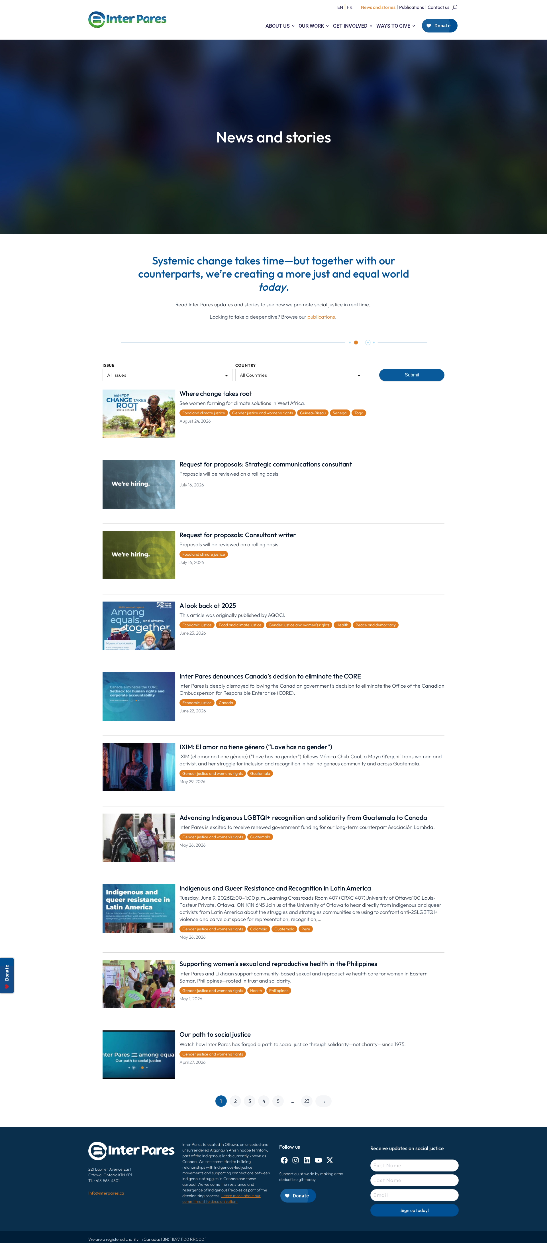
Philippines (278, 990)
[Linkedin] (307, 1160)
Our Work (311, 26)
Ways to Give (393, 26)
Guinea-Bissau (313, 412)
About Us (278, 26)
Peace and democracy (376, 624)
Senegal (340, 412)
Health (342, 624)
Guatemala (260, 773)
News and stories (378, 7)
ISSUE (109, 365)
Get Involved (350, 26)
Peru (305, 929)
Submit (412, 374)
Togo (358, 412)
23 (306, 1101)
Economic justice (197, 624)
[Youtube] (318, 1160)
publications (321, 316)
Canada (226, 702)
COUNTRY (245, 365)
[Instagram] (296, 1160)
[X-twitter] (330, 1160)
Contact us (438, 7)
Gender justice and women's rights (262, 412)
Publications (411, 7)
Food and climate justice (203, 412)
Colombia (258, 929)
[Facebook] (284, 1160)
